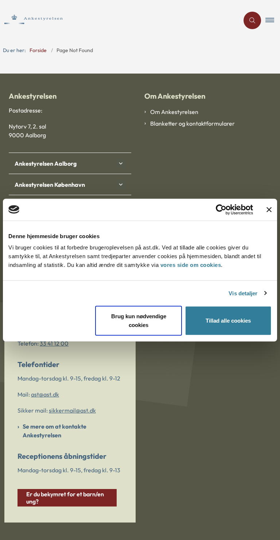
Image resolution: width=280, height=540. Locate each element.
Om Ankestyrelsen (174, 111)
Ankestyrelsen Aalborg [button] (46, 163)
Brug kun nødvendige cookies (138, 320)
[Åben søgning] (252, 20)
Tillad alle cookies (228, 321)
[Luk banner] (269, 209)
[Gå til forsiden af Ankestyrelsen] (116, 20)
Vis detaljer (243, 293)
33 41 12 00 (54, 343)
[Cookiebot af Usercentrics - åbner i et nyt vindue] (221, 209)
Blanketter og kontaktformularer (192, 123)
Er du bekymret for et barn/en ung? (65, 497)
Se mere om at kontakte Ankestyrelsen (54, 431)
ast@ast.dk (45, 394)
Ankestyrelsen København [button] (50, 184)
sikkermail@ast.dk (72, 410)
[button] (272, 20)
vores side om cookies (190, 265)
